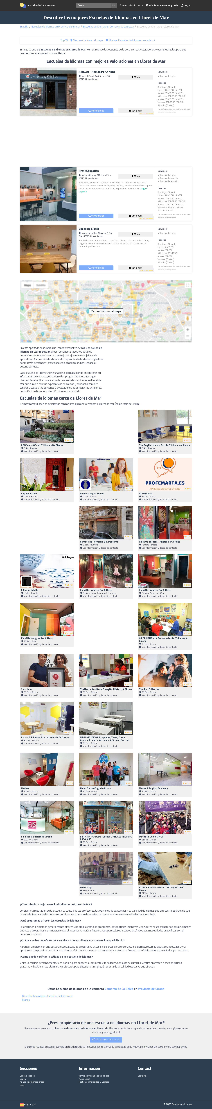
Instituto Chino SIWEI (151, 836)
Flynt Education (89, 171)
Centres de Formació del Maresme (99, 541)
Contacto (142, 1076)
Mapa (136, 77)
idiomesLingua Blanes (92, 493)
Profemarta (145, 493)
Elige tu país (30, 1104)
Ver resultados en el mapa (106, 311)
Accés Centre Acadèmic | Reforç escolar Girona (161, 889)
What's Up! (86, 887)
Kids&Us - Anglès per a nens (97, 72)
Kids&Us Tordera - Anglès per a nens (159, 541)
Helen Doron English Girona (95, 788)
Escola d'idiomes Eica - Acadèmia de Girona (45, 737)
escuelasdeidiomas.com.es (42, 5)
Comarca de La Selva (119, 989)
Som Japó (26, 689)
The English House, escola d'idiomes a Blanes (164, 445)
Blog (22, 1085)
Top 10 (64, 40)
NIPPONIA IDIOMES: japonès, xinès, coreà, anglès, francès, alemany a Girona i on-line (104, 739)
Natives (25, 788)
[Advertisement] (106, 141)
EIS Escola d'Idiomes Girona (36, 836)
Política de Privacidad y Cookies (94, 1082)
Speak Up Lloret (89, 229)
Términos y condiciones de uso (94, 1076)
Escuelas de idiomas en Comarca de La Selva (108, 26)
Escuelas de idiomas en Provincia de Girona (56, 26)
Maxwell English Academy (153, 788)
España (24, 26)
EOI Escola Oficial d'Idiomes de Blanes (42, 445)
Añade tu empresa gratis (163, 5)
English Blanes (29, 493)
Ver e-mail (136, 110)
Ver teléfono (97, 110)
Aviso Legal (84, 1079)
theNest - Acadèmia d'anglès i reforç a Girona (106, 689)
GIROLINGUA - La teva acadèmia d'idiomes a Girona (163, 640)
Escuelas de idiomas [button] (130, 5)
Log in (187, 5)
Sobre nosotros (27, 1076)
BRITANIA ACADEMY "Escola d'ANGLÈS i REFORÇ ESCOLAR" (106, 838)
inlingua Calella (29, 590)
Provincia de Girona (151, 989)
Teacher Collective (149, 689)
